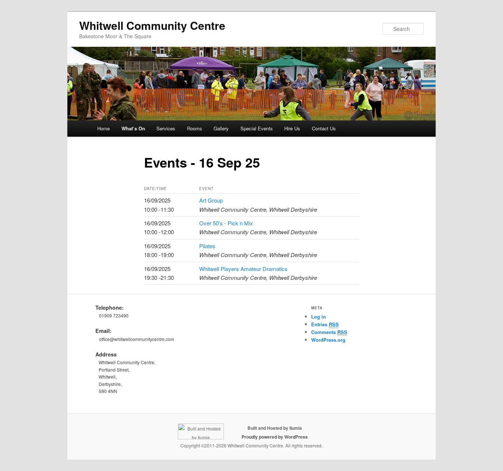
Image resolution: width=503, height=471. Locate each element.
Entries (325, 324)
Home (103, 128)
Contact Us (324, 128)
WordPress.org (328, 339)
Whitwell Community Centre (152, 25)
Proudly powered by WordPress (275, 436)
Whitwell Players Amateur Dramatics (243, 269)
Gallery (221, 128)
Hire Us (292, 128)
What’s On (133, 128)
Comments (329, 331)
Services (165, 128)
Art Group (211, 200)
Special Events (256, 128)
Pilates (207, 246)
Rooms (194, 128)
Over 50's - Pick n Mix (226, 223)
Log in (318, 316)
